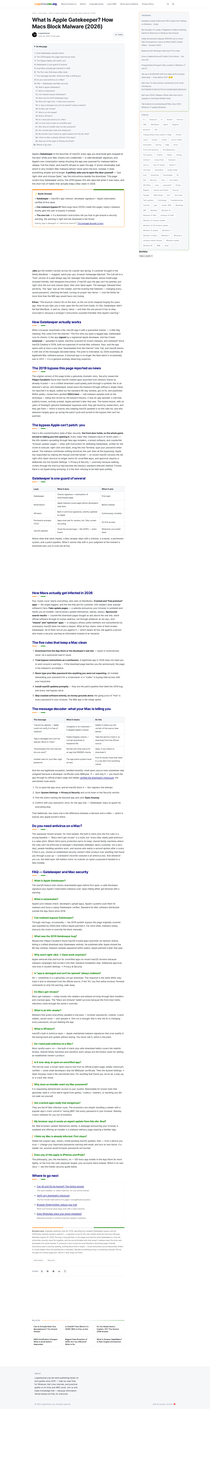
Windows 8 (178, 235)
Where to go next (44, 145)
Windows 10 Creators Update (154, 220)
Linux (163, 180)
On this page (41, 46)
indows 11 (172, 165)
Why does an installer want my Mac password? (57, 127)
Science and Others (160, 190)
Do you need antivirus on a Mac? (51, 80)
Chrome (179, 135)
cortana (154, 140)
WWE (159, 246)
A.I (144, 120)
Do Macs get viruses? (47, 109)
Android (169, 120)
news (157, 185)
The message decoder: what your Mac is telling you (59, 76)
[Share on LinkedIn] (59, 1271)
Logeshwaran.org (48, 1404)
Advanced (153, 120)
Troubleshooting (177, 200)
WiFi (144, 210)
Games (169, 155)
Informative (43, 13)
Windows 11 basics (150, 235)
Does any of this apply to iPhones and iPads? (56, 141)
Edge (167, 145)
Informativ (147, 170)
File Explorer (148, 155)
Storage (146, 195)
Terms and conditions (129, 4)
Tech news (178, 195)
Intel (144, 175)
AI (161, 120)
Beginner (175, 125)
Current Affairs (176, 140)
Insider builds (172, 170)
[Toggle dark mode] (173, 4)
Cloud (145, 140)
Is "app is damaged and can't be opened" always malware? (62, 105)
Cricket (164, 140)
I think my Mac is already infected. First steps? (57, 137)
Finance (160, 155)
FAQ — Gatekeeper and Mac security (52, 83)
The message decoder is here (90, 223)
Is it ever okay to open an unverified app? (55, 123)
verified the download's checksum (97, 777)
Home (34, 13)
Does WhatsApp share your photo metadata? (59, 1213)
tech (168, 195)
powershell (167, 185)
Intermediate (168, 175)
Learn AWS (111, 4)
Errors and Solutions (151, 150)
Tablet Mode (158, 195)
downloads (147, 145)
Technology (162, 200)
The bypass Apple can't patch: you (51, 60)
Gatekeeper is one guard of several (52, 64)
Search (83, 4)
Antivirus (180, 120)
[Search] (168, 4)
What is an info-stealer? (48, 112)
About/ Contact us (68, 4)
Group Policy (159, 160)
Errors (175, 145)
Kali (144, 180)
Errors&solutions (169, 150)
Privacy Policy (148, 4)
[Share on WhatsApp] (53, 1271)
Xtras (167, 246)
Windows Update (172, 240)
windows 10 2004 (167, 215)
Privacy (178, 185)
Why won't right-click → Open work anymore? (57, 101)
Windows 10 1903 (149, 215)
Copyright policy (96, 4)
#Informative (38, 1260)
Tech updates (148, 200)
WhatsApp (179, 205)
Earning (158, 145)
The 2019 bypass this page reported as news (56, 57)
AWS (145, 125)
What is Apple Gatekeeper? (49, 87)
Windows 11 (166, 230)
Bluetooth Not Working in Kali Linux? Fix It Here (161, 51)
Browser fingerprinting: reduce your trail (57, 1204)
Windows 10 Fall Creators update (155, 225)
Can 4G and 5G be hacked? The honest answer (60, 1186)
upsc (155, 205)
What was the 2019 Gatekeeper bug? (53, 98)
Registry (146, 190)
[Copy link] (65, 1271)
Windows (153, 210)
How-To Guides (159, 165)
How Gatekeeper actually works (50, 53)
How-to (146, 165)
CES (156, 130)
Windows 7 (165, 235)
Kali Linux (153, 180)
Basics (165, 125)
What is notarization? (47, 91)
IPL (178, 175)
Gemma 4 (146, 160)
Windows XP (148, 246)
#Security (51, 1260)
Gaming (179, 155)
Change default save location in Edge (157, 135)
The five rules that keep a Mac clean (52, 72)
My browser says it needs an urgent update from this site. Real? (64, 134)
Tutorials (146, 205)
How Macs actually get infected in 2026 (53, 68)
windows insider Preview (152, 240)
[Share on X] (41, 1271)
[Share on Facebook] (47, 1271)
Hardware (172, 160)
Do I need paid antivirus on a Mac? (52, 119)
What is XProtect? (46, 116)
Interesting (155, 175)
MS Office (147, 185)
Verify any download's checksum (53, 1195)
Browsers (146, 130)
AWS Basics (155, 125)
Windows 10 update (150, 230)
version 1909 (166, 205)
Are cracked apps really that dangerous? (55, 130)
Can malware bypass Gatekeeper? (52, 94)
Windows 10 (166, 210)
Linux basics (173, 180)
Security (176, 190)
